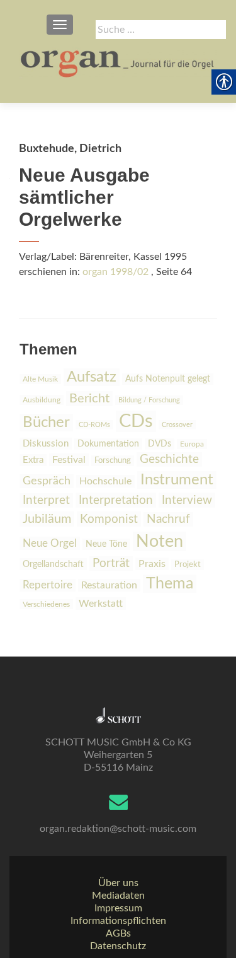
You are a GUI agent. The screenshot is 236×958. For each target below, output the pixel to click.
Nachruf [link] (168, 519)
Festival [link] (69, 460)
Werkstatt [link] (101, 604)
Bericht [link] (89, 398)
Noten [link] (159, 541)
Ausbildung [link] (41, 400)
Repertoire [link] (47, 585)
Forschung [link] (112, 461)
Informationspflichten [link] (118, 921)
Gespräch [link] (46, 481)
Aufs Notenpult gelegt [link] (167, 379)
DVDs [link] (159, 444)
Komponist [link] (109, 519)
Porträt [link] (111, 564)
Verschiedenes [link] (46, 604)
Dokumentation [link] (108, 444)
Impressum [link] (118, 908)
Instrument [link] (176, 480)
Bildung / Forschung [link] (149, 400)
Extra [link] (33, 460)
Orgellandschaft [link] (53, 564)
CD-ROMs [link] (94, 424)
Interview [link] (187, 500)
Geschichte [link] (169, 459)
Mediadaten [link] (118, 896)
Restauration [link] (109, 585)
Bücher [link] (46, 422)
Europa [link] (192, 444)
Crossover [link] (177, 424)
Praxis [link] (152, 564)
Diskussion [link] (46, 443)
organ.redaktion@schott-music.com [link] (118, 829)
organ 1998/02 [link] (115, 272)
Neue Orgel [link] (50, 543)
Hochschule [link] (105, 481)
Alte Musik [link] (40, 379)
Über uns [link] (118, 883)
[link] (118, 63)
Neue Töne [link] (106, 544)
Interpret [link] (46, 500)
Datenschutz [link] (118, 946)
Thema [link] (169, 584)
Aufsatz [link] (91, 377)
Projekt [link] (187, 565)
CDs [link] (136, 421)
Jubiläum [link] (47, 519)
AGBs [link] (118, 933)
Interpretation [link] (116, 500)
